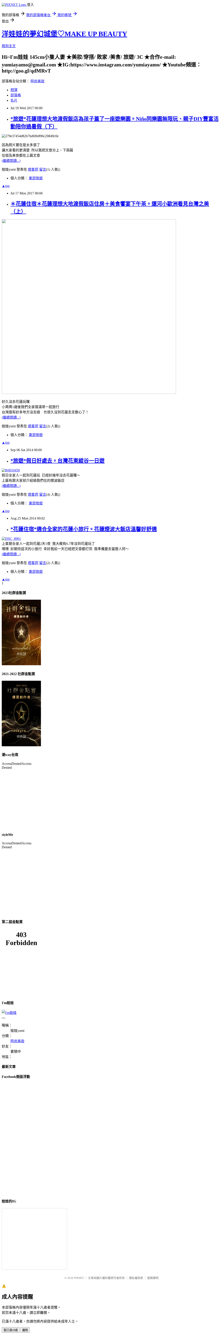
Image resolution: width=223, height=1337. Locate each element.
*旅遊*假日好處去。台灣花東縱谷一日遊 (57, 461)
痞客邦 (33, 169)
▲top (6, 186)
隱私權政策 (136, 1278)
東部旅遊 (36, 178)
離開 (25, 1330)
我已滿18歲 (10, 1330)
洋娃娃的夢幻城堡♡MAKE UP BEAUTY (64, 34)
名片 (13, 100)
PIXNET (79, 1278)
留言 (42, 169)
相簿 (13, 90)
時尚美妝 (37, 81)
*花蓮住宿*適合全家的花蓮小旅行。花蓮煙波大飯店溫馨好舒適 (83, 529)
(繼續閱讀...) (11, 161)
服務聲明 (153, 1278)
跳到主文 (9, 46)
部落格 (15, 95)
